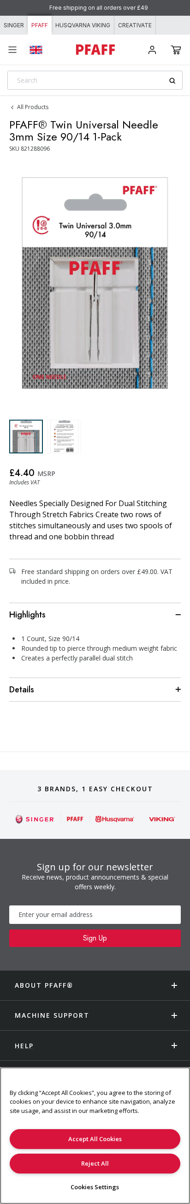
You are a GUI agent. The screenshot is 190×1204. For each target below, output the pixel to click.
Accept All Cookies (95, 1139)
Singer (14, 25)
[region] (95, 1135)
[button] (176, 50)
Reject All (95, 1163)
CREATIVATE (135, 25)
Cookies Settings (95, 1187)
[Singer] (35, 819)
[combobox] (95, 80)
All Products (32, 107)
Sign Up (95, 938)
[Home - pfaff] (95, 50)
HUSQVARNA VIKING (82, 25)
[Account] (152, 50)
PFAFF (39, 25)
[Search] (175, 80)
